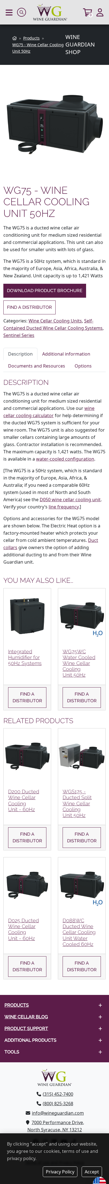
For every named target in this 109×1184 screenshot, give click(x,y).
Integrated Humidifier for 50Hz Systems (25, 657)
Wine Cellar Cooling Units (55, 321)
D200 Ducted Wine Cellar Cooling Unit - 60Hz (23, 800)
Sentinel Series (18, 335)
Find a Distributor (29, 307)
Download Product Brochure (44, 290)
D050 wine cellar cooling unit (70, 499)
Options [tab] (83, 366)
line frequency (64, 507)
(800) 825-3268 (58, 1103)
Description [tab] (20, 354)
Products (16, 1005)
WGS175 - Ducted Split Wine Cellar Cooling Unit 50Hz (77, 803)
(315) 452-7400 (58, 1094)
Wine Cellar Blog (26, 1017)
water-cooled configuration (65, 459)
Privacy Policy (60, 1172)
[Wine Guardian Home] (54, 12)
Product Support (26, 1028)
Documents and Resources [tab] (36, 366)
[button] (9, 12)
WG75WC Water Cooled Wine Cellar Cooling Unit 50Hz (79, 663)
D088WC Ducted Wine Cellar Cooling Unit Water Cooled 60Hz (79, 932)
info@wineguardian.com (58, 1113)
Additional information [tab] (66, 354)
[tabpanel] (54, 472)
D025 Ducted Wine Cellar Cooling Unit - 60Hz (23, 929)
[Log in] (99, 12)
